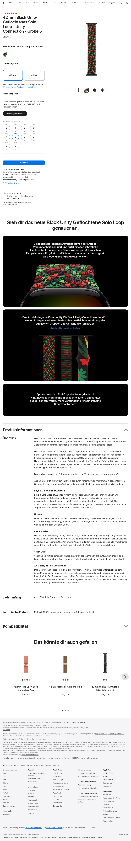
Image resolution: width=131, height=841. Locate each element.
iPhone (5, 783)
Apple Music (32, 797)
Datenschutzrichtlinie (10, 837)
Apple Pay (6, 814)
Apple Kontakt (108, 821)
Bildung (105, 777)
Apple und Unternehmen (86, 773)
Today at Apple (58, 780)
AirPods (5, 793)
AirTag (5, 799)
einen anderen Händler (54, 828)
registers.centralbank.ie (30, 755)
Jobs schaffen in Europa (111, 818)
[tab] (79, 90)
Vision (5, 790)
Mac (4, 777)
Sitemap (100, 837)
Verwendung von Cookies (29, 837)
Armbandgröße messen (15, 114)
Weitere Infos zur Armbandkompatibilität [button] (19, 87)
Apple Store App (58, 786)
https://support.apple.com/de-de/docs (75, 722)
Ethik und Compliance (110, 811)
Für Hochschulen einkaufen (87, 788)
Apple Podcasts (33, 807)
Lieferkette (107, 786)
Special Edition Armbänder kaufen (65, 328)
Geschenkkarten (9, 806)
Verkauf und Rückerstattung (68, 837)
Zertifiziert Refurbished (61, 790)
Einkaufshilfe (57, 806)
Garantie (106, 805)
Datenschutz (107, 783)
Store (5, 773)
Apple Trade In (58, 793)
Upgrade (56, 799)
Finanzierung (57, 796)
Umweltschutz (108, 780)
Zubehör (6, 803)
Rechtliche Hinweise (88, 837)
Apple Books (32, 810)
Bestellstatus (57, 803)
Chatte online (13, 196)
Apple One (31, 790)
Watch (5, 786)
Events (105, 814)
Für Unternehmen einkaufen (88, 777)
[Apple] (4, 765)
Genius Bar (57, 777)
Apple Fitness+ (33, 803)
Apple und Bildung (84, 785)
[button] (121, 3)
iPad (4, 780)
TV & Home (7, 796)
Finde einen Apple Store (33, 828)
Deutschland (123, 835)
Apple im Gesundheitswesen (88, 796)
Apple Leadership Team (111, 798)
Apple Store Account (35, 779)
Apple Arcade (32, 800)
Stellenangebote (109, 801)
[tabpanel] (91, 48)
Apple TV (31, 793)
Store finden (57, 773)
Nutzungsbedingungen (48, 837)
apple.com (6, 730)
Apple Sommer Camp (60, 783)
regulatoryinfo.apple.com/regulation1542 (109, 734)
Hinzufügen (23, 163)
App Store (31, 813)
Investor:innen (108, 808)
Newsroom (107, 795)
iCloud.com (32, 782)
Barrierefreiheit (108, 773)
